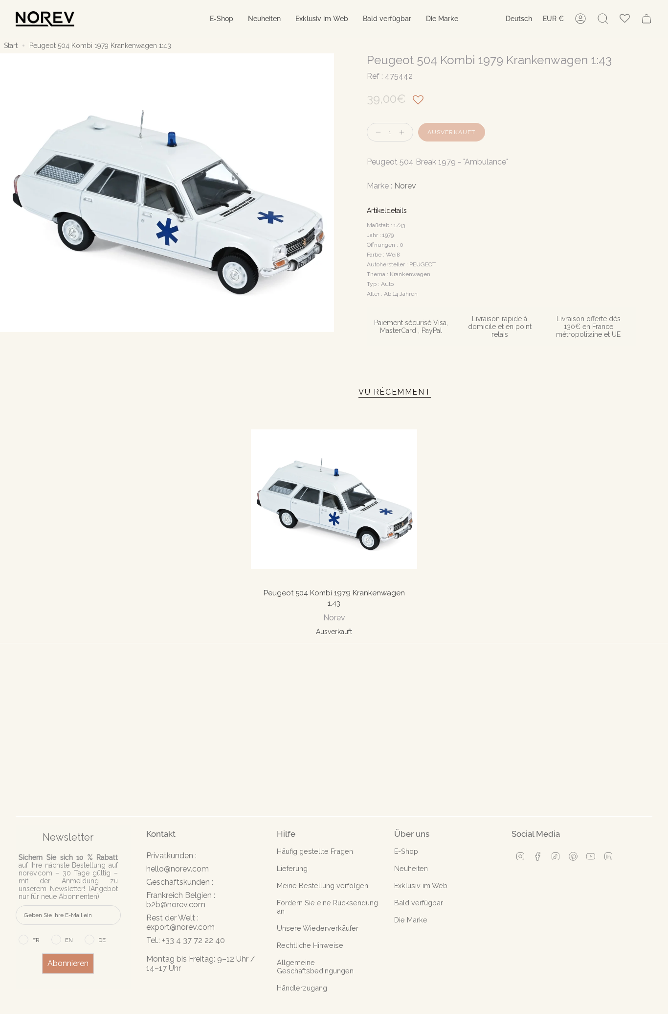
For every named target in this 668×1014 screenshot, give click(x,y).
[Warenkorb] (646, 18)
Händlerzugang (302, 988)
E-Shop (406, 851)
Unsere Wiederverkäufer (317, 928)
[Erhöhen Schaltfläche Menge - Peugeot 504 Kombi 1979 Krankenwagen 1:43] (404, 132)
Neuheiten (411, 868)
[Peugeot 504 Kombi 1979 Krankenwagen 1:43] (334, 499)
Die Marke (410, 920)
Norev (405, 185)
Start (11, 45)
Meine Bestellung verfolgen (322, 885)
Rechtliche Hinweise (310, 945)
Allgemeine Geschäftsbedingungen (315, 966)
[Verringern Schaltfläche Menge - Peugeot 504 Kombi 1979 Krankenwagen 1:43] (376, 132)
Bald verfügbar (418, 902)
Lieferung (292, 868)
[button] (221, 18)
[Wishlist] (624, 18)
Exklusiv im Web (420, 885)
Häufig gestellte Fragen (315, 851)
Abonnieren (68, 963)
